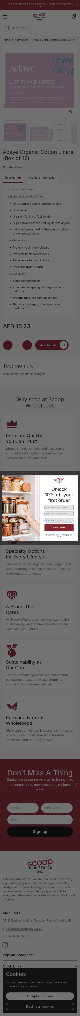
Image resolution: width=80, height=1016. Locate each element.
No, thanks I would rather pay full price (59, 535)
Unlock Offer (59, 528)
